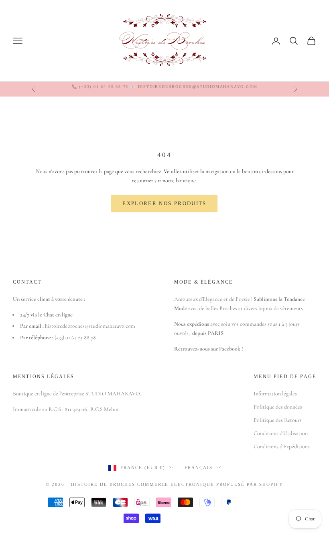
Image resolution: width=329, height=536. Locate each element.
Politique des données (278, 406)
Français (199, 467)
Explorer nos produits (164, 203)
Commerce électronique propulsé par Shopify (210, 484)
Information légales (275, 393)
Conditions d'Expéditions (282, 446)
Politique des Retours (278, 420)
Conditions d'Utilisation (281, 433)
